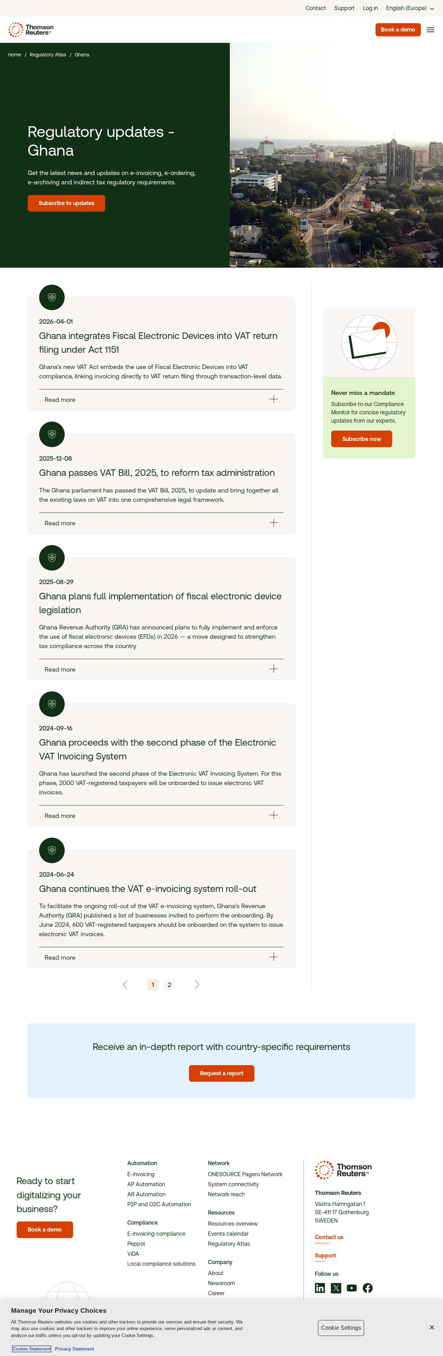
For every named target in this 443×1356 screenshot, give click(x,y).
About (216, 1273)
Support (325, 1255)
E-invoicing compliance (156, 1233)
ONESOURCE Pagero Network (245, 1174)
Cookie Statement (32, 1349)
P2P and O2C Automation (159, 1204)
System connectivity (233, 1184)
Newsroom (221, 1283)
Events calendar (228, 1233)
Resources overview (233, 1223)
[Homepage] (30, 29)
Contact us (329, 1237)
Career (216, 1293)
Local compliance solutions (161, 1264)
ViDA (133, 1254)
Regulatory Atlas (229, 1243)
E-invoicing (141, 1174)
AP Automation (146, 1184)
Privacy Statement (73, 1349)
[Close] (432, 1327)
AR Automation (146, 1194)
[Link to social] (320, 1289)
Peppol (136, 1243)
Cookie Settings (341, 1328)
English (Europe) (406, 8)
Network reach (226, 1194)
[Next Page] (197, 984)
